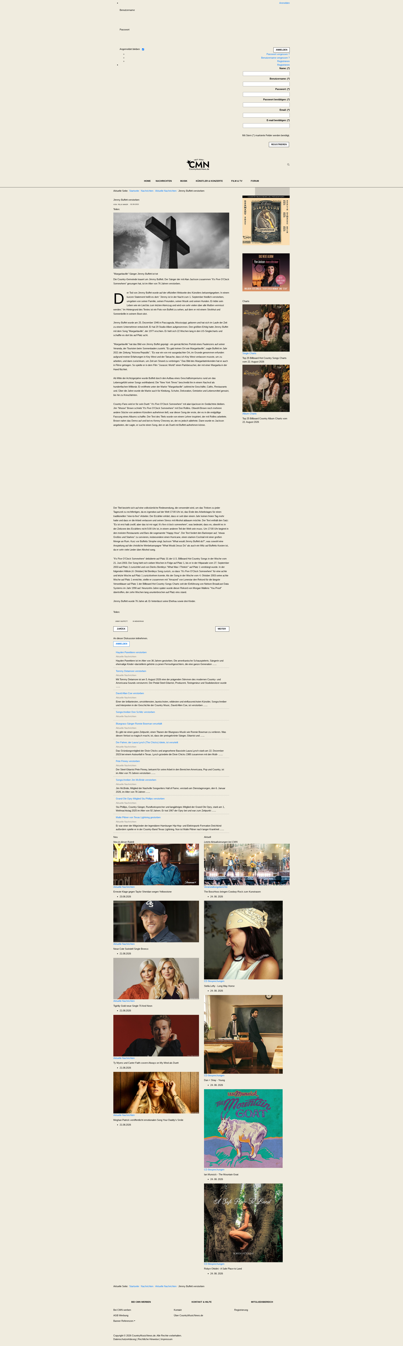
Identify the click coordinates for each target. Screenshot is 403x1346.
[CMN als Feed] (284, 191)
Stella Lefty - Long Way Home (219, 986)
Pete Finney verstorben (128, 761)
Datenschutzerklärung (124, 1339)
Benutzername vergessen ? (275, 57)
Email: (283, 109)
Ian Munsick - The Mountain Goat (221, 1174)
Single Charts (249, 353)
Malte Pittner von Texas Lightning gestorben (138, 817)
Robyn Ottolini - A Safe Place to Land (223, 1268)
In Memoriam (138, 621)
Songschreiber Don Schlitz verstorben (135, 712)
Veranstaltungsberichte (215, 887)
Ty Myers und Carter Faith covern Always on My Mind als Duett (146, 1062)
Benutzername (127, 10)
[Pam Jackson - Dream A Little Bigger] (266, 272)
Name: (283, 68)
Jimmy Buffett (121, 621)
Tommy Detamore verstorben (131, 671)
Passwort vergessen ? (278, 54)
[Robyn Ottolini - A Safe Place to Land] (243, 1222)
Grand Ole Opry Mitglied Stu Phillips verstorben (140, 798)
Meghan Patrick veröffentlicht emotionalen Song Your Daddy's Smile (148, 1120)
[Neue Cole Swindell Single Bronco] (156, 921)
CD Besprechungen (214, 981)
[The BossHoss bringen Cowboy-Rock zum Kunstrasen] (247, 864)
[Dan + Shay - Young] (243, 1034)
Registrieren (283, 61)
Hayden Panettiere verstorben (131, 652)
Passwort (124, 29)
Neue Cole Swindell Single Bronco (130, 948)
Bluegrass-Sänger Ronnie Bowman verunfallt (139, 723)
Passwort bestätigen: (275, 99)
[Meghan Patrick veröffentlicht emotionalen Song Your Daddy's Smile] (156, 1092)
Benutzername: (278, 78)
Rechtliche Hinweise (148, 1339)
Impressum (167, 1339)
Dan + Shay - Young (214, 1080)
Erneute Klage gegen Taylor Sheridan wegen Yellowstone (142, 891)
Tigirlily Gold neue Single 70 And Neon (132, 1005)
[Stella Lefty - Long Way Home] (243, 939)
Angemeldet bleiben (130, 49)
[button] (165, 181)
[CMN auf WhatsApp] (272, 191)
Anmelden (121, 644)
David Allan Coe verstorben (130, 693)
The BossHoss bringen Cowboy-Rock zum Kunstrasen (232, 891)
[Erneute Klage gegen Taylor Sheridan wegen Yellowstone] (156, 864)
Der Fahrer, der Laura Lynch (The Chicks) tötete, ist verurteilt (147, 742)
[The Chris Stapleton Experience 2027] (266, 221)
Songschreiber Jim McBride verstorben (136, 780)
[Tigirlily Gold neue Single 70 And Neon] (156, 978)
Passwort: (281, 89)
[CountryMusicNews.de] (199, 164)
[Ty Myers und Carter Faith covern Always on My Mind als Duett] (156, 1035)
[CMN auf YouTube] (278, 191)
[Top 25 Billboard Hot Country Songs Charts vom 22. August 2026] (266, 327)
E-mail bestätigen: (277, 120)
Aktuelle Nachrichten (124, 887)
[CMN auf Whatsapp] (273, 1286)
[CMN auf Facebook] (259, 191)
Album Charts (249, 413)
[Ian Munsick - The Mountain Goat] (243, 1128)
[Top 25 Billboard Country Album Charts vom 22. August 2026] (266, 388)
